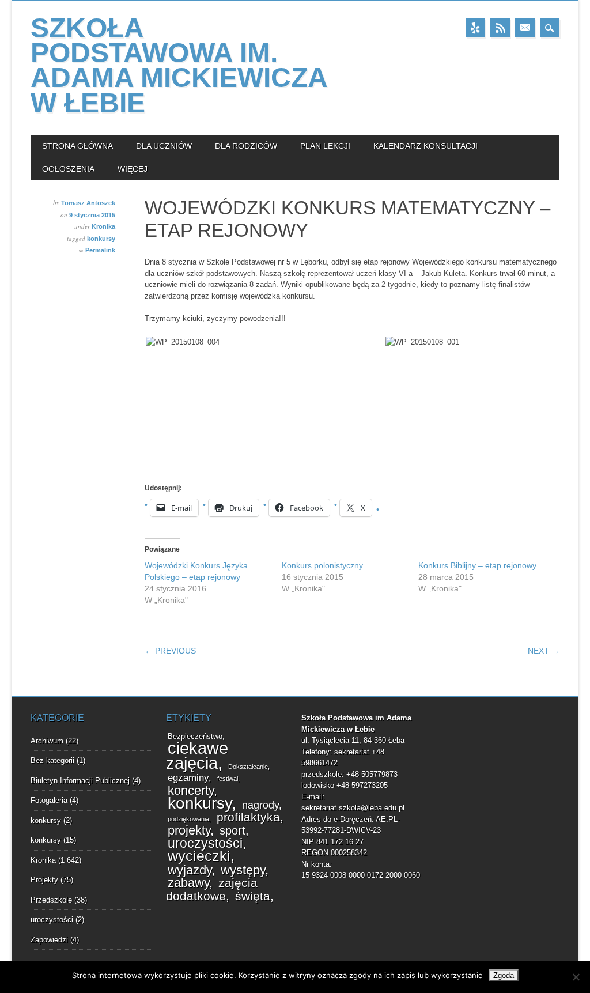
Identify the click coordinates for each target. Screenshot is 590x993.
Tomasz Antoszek (88, 202)
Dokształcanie (248, 766)
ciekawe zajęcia (197, 755)
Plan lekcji (325, 145)
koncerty (191, 790)
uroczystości (52, 919)
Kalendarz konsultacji (425, 145)
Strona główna (77, 145)
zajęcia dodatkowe (212, 889)
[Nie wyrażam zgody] (575, 977)
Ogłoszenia (68, 168)
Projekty (44, 879)
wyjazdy (189, 870)
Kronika (103, 226)
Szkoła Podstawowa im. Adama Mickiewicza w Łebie (179, 65)
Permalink (100, 250)
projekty (189, 830)
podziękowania (188, 818)
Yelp (475, 27)
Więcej (133, 168)
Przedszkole (51, 900)
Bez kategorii (52, 760)
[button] (264, 342)
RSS (500, 27)
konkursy (101, 238)
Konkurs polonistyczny (322, 565)
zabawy (188, 882)
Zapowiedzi (49, 939)
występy (243, 870)
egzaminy (188, 777)
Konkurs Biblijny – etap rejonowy (477, 565)
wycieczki (199, 856)
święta (252, 896)
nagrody (260, 805)
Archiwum (47, 741)
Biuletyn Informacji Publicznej (80, 780)
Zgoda (503, 975)
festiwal (227, 778)
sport (232, 830)
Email (525, 27)
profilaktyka (248, 817)
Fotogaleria (49, 800)
